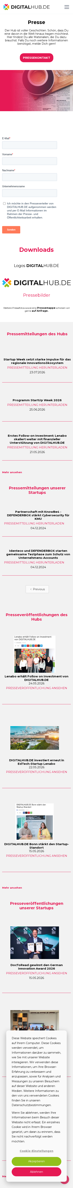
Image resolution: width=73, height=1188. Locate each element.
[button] (66, 7)
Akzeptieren (36, 1161)
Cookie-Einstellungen (36, 1151)
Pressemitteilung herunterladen (37, 367)
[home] (26, 7)
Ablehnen (36, 1172)
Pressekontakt (36, 57)
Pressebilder (36, 295)
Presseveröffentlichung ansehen (36, 688)
